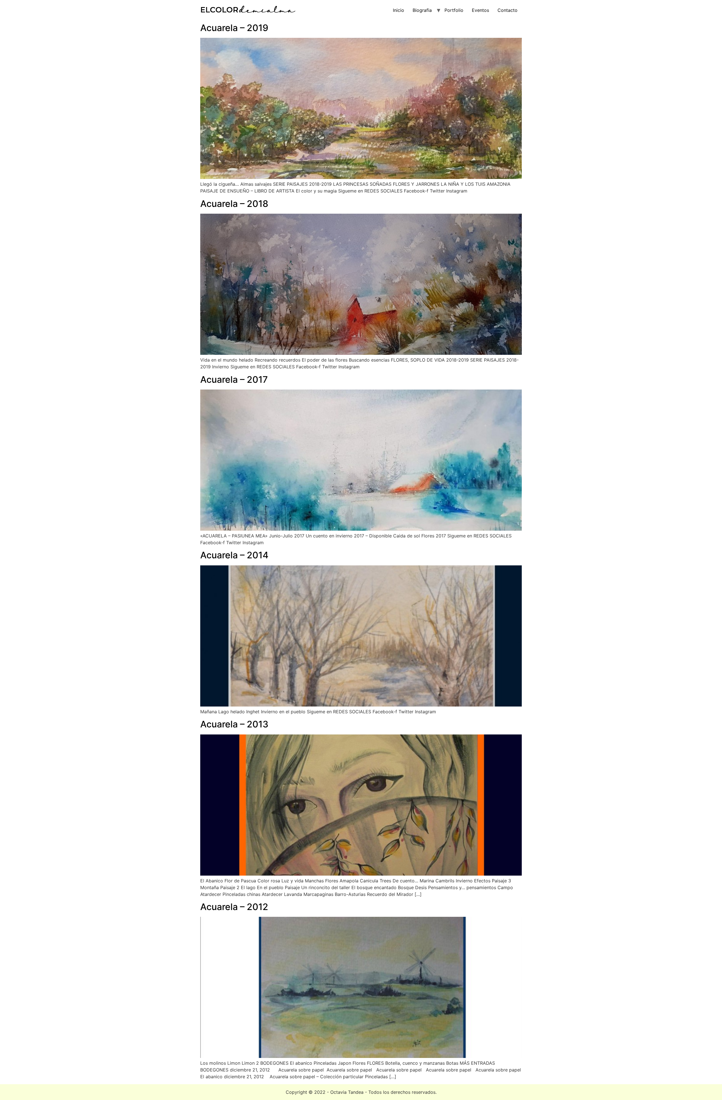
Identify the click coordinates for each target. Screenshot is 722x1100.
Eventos (480, 10)
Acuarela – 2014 (234, 555)
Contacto (508, 10)
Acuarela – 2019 (234, 27)
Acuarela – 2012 (234, 906)
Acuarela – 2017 (234, 379)
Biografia (422, 10)
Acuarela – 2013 (234, 724)
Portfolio (453, 10)
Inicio (398, 10)
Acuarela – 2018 (234, 203)
